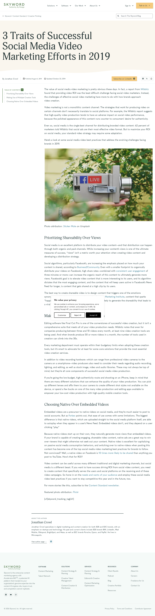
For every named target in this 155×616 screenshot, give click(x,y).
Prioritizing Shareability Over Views (20, 93)
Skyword (8, 16)
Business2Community (88, 267)
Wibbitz (145, 89)
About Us (93, 5)
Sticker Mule (69, 226)
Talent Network (44, 576)
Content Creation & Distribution (69, 586)
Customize (62, 315)
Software (64, 5)
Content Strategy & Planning (68, 572)
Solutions (51, 5)
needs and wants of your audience (99, 474)
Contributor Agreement (143, 608)
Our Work (79, 5)
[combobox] (134, 16)
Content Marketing (45, 571)
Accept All (93, 315)
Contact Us (135, 585)
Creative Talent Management (67, 579)
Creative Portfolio (114, 585)
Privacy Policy (109, 608)
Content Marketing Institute (110, 296)
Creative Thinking (34, 16)
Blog (109, 580)
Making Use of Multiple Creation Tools (21, 97)
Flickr (76, 492)
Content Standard (20, 16)
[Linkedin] (6, 595)
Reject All (77, 315)
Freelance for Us (137, 580)
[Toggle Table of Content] (22, 89)
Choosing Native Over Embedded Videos (22, 101)
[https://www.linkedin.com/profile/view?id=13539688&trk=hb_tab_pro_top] (51, 541)
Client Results (113, 571)
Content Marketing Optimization (92, 584)
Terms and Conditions (124, 608)
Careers (134, 575)
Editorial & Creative (92, 578)
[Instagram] (16, 595)
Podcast (111, 575)
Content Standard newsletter (104, 485)
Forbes (72, 415)
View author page (37, 541)
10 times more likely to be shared (116, 452)
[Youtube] (11, 595)
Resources (112, 590)
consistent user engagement (130, 270)
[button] (143, 79)
